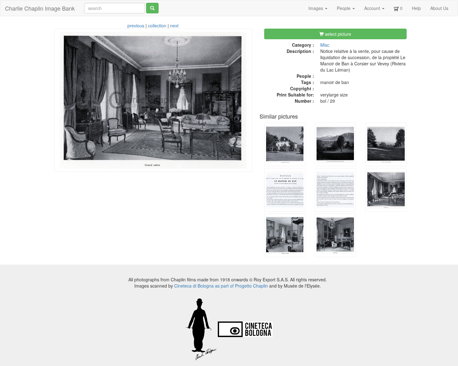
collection (157, 25)
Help (416, 8)
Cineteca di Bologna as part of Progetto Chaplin (221, 286)
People (344, 8)
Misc (324, 45)
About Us (439, 8)
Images (316, 8)
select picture (337, 34)
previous (135, 25)
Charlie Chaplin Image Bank (40, 8)
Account (372, 8)
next (174, 25)
